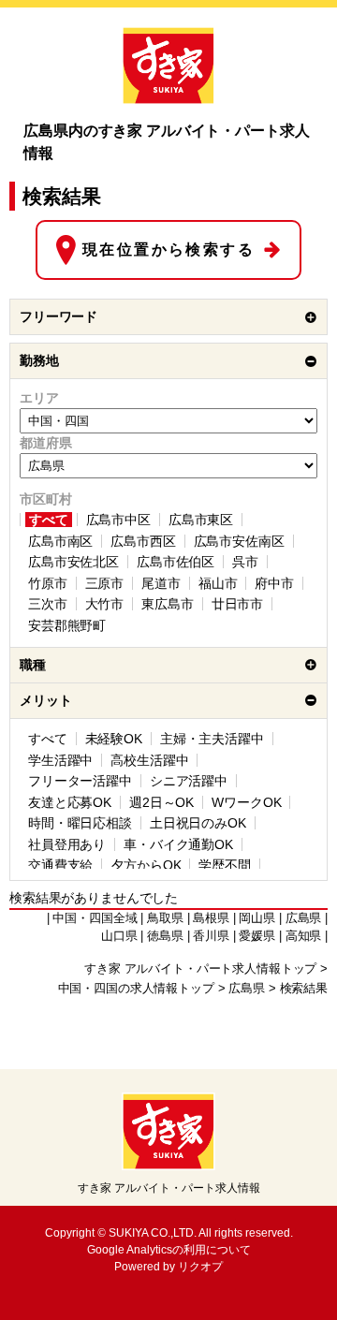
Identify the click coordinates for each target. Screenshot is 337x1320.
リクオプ (200, 1266)
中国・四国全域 (94, 918)
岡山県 (257, 918)
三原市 (105, 583)
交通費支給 (60, 865)
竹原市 (47, 583)
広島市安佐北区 (73, 561)
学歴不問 (224, 865)
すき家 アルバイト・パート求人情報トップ (200, 968)
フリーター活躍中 (80, 780)
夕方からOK (145, 865)
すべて (48, 519)
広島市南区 (60, 541)
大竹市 (105, 603)
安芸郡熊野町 (67, 625)
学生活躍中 (60, 760)
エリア (39, 397)
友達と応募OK (69, 802)
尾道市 (161, 583)
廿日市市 (237, 603)
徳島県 (165, 936)
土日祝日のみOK (198, 822)
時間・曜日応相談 (80, 822)
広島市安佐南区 (239, 541)
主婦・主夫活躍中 (212, 738)
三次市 (47, 603)
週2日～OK (161, 802)
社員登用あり (67, 844)
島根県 (211, 918)
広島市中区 (118, 519)
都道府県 (45, 442)
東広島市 (167, 603)
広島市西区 (142, 541)
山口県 (119, 936)
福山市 (218, 583)
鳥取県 (165, 918)
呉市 (245, 561)
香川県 (211, 936)
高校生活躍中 (149, 760)
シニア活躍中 (188, 780)
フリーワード (58, 316)
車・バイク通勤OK (178, 844)
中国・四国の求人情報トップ (136, 988)
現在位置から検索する (168, 249)
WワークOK (246, 802)
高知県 (304, 936)
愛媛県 (257, 936)
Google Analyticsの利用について (169, 1249)
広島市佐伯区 (175, 561)
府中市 (274, 583)
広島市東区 (200, 519)
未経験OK (113, 738)
